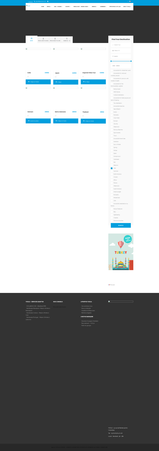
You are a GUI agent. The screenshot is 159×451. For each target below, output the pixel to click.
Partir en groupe (86, 325)
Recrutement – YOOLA (88, 323)
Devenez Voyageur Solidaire (89, 321)
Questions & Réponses (88, 310)
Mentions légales (86, 313)
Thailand (85, 112)
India (29, 73)
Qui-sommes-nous (86, 306)
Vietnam (30, 112)
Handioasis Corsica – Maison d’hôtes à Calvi (37, 314)
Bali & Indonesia (60, 112)
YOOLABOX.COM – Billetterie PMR (36, 306)
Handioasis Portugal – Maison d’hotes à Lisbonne (37, 318)
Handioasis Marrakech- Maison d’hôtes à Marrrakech (38, 309)
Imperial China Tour (89, 73)
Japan (57, 73)
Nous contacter (86, 308)
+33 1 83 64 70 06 (40, 1)
